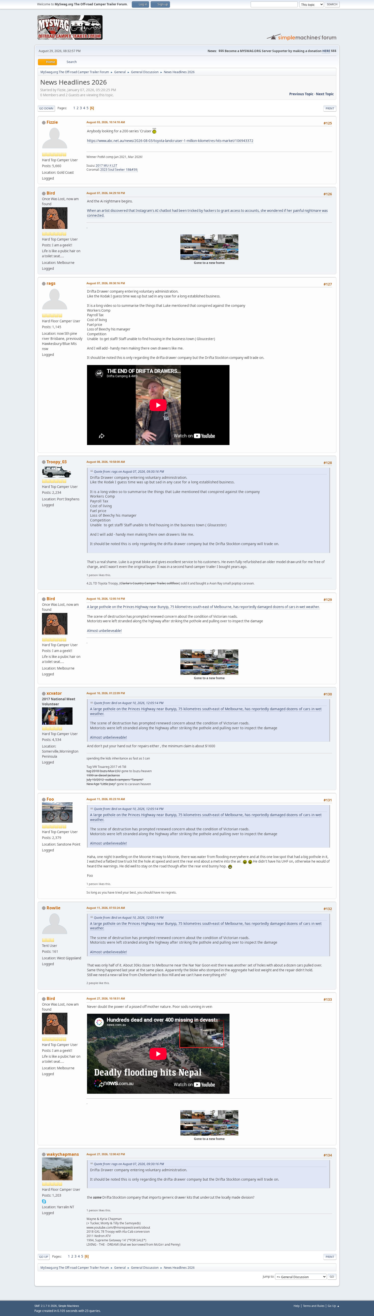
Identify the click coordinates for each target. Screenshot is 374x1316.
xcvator (54, 693)
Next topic (325, 94)
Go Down (46, 108)
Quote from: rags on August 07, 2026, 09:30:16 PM (129, 471)
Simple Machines (68, 1305)
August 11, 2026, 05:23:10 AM (106, 799)
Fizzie (52, 122)
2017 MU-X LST (106, 165)
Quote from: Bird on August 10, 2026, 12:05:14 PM (128, 703)
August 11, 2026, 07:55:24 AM (106, 908)
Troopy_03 (57, 462)
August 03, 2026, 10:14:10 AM (106, 122)
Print (330, 108)
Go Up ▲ (334, 1306)
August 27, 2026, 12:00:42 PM (106, 1154)
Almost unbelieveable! (104, 630)
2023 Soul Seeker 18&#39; (119, 169)
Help (297, 1306)
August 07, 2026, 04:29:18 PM (106, 193)
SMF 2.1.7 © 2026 (45, 1305)
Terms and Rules (313, 1306)
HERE (326, 51)
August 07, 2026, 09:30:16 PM (106, 283)
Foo (50, 799)
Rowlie (53, 908)
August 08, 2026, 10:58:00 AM (106, 462)
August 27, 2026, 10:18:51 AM (106, 998)
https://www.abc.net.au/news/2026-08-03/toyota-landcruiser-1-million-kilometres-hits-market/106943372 (170, 140)
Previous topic (301, 94)
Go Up (43, 1257)
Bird (51, 193)
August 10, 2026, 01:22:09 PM (106, 693)
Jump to (268, 1276)
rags (51, 283)
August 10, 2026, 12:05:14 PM (106, 598)
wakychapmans (63, 1154)
